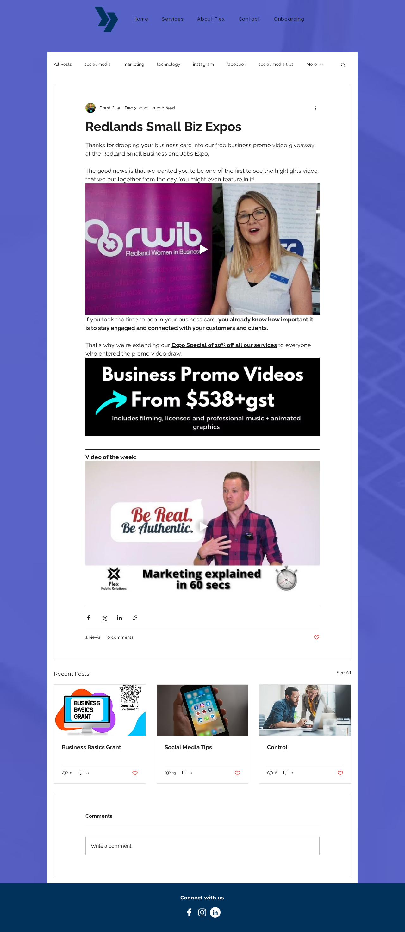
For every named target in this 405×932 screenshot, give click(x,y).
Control (277, 747)
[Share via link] (135, 618)
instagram (203, 64)
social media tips (276, 64)
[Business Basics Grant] (100, 710)
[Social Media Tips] (202, 710)
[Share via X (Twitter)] (104, 618)
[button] (343, 64)
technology (168, 64)
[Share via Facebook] (88, 618)
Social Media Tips (188, 747)
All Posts (63, 64)
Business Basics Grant (91, 747)
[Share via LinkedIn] (119, 618)
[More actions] (316, 108)
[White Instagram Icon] (202, 912)
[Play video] (202, 249)
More (311, 64)
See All (344, 672)
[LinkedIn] (215, 912)
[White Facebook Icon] (189, 912)
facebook (236, 64)
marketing (133, 64)
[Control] (305, 710)
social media (97, 64)
